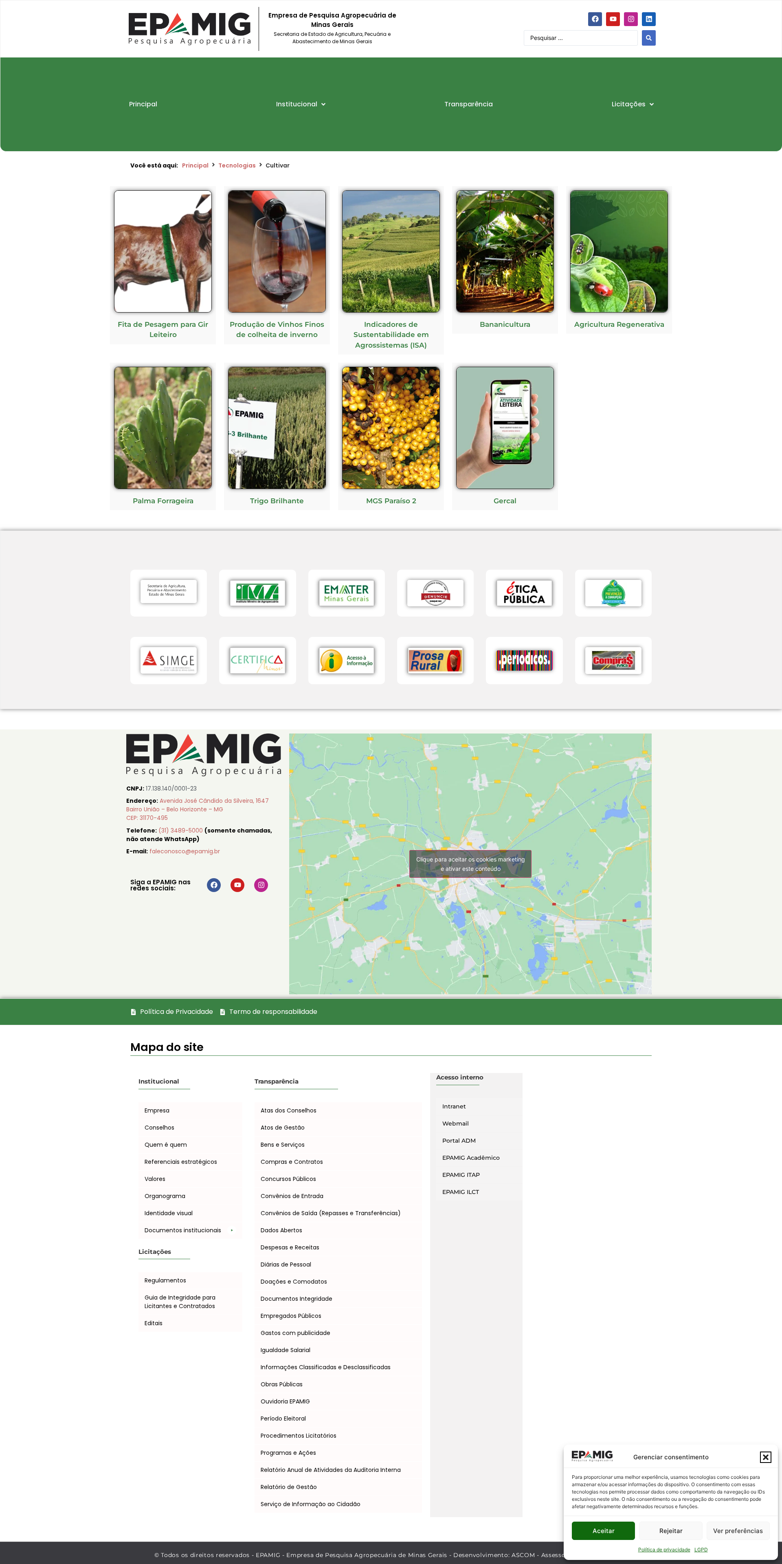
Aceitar (604, 1531)
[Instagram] (631, 19)
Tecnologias (237, 165)
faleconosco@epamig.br (184, 851)
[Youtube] (613, 19)
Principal (195, 165)
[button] (766, 1457)
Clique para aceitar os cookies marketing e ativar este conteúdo (470, 864)
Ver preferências (738, 1531)
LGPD (701, 1549)
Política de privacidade (664, 1549)
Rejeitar (671, 1531)
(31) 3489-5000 (181, 830)
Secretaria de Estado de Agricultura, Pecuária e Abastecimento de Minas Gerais (332, 38)
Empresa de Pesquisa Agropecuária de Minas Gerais (332, 20)
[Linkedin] (649, 19)
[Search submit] (649, 38)
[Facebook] (595, 19)
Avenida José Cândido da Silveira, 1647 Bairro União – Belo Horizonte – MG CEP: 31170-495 (197, 809)
